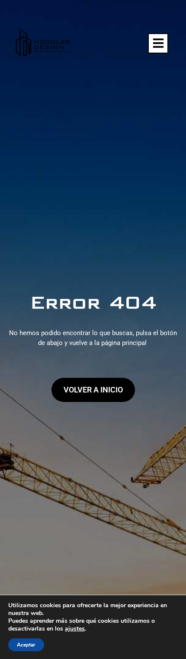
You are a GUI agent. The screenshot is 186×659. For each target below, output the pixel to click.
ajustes (75, 629)
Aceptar (26, 644)
